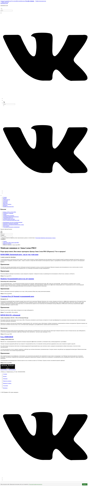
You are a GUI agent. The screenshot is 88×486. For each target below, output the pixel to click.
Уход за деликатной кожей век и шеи (11, 220)
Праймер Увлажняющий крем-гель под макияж (17, 279)
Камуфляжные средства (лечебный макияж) (12, 222)
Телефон (2, 235)
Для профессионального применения (11, 227)
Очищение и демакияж (8, 213)
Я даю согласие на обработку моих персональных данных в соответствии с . (29, 237)
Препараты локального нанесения (10, 223)
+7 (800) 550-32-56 (5, 2)
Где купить (13, 1)
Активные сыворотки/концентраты (11, 216)
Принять (84, 484)
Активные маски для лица (9, 219)
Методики (18, 1)
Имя (1, 232)
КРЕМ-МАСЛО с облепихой (10, 315)
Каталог (9, 1)
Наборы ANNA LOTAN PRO (9, 212)
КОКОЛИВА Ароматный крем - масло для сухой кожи (19, 254)
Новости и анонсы (7, 204)
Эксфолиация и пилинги (8, 215)
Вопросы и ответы (7, 383)
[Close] (1, 231)
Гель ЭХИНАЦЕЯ (7, 337)
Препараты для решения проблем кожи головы (13, 224)
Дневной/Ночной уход (8, 217)
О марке (6, 1)
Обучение (5, 201)
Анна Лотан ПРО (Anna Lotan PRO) (11, 242)
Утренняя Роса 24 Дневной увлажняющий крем (17, 296)
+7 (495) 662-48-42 (11, 369)
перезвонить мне (4, 3)
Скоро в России (6, 199)
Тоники (4, 214)
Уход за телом (6, 225)
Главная (2, 1)
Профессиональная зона (40, 1)
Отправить (3, 239)
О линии (5, 374)
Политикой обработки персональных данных (45, 237)
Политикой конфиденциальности (35, 484)
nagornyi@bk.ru (4, 369)
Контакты (23, 1)
